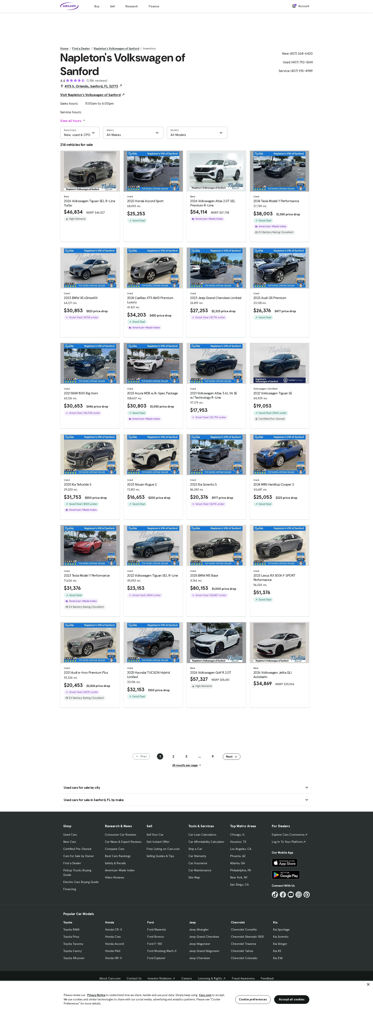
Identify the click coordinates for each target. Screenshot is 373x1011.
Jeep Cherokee (199, 958)
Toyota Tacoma (73, 944)
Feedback (267, 978)
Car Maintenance (199, 870)
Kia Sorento (280, 937)
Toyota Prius (71, 937)
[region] (186, 995)
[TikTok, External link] (275, 894)
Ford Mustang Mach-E (162, 951)
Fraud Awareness (243, 978)
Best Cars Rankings (118, 856)
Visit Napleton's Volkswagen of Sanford (90, 95)
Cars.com (205, 995)
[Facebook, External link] (283, 894)
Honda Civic (113, 937)
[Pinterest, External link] (306, 894)
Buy (96, 6)
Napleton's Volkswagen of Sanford (116, 48)
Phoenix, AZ (238, 856)
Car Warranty (197, 856)
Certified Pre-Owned (77, 849)
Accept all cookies (292, 999)
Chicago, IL (237, 835)
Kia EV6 (278, 958)
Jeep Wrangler (199, 929)
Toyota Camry (72, 951)
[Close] (368, 984)
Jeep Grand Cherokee (204, 937)
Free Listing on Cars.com (163, 849)
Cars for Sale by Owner (78, 856)
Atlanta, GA (237, 863)
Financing (69, 889)
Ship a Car (195, 849)
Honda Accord (114, 944)
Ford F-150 (154, 944)
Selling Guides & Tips (160, 856)
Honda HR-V (113, 958)
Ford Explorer (156, 958)
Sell (112, 6)
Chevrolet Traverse (243, 944)
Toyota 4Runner (73, 958)
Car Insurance (197, 863)
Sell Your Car (155, 835)
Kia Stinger (280, 944)
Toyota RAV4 (71, 929)
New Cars (69, 842)
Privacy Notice (96, 995)
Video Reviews (114, 877)
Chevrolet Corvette (244, 929)
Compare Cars (114, 849)
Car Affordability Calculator (206, 842)
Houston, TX (238, 842)
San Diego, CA (239, 884)
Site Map (194, 877)
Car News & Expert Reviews (123, 842)
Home (64, 48)
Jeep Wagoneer (199, 944)
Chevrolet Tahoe (242, 951)
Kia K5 (277, 951)
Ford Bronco (155, 937)
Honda (109, 922)
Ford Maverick (156, 929)
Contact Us (134, 978)
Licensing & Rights (210, 978)
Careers (186, 978)
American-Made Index (119, 870)
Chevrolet (238, 922)
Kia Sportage (281, 929)
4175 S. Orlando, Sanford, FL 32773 (91, 86)
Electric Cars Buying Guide (81, 882)
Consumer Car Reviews (120, 835)
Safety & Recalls (115, 863)
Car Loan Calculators (202, 835)
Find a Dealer (81, 48)
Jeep (192, 922)
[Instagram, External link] (299, 894)
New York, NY (238, 877)
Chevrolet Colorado (244, 958)
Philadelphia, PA (240, 870)
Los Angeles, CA (240, 849)
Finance (154, 6)
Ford (150, 922)
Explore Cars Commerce (288, 835)
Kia (275, 922)
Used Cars (70, 835)
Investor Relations (160, 978)
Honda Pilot (112, 951)
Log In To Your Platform (287, 842)
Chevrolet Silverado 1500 (247, 937)
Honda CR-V (113, 929)
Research (131, 6)
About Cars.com (110, 978)
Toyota (67, 922)
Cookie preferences (253, 999)
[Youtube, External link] (291, 894)
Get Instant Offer (158, 842)
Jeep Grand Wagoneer (204, 951)
